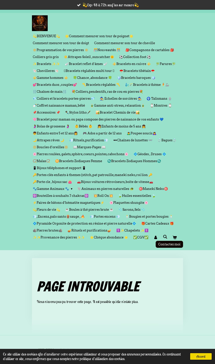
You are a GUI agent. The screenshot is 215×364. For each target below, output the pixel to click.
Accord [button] (200, 356)
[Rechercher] (165, 237)
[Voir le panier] (174, 237)
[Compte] (155, 237)
